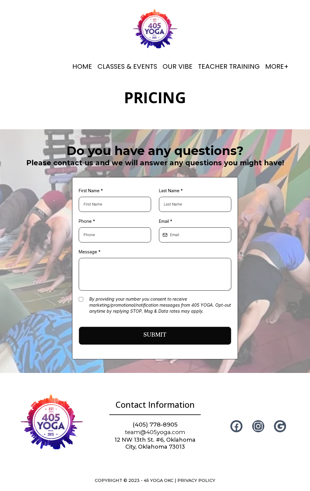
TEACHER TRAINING (229, 66)
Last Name (171, 190)
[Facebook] (236, 426)
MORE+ (277, 66)
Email (165, 221)
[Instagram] (258, 426)
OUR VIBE (178, 66)
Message (90, 251)
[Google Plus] (280, 426)
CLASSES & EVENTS (127, 66)
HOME (82, 66)
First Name (91, 190)
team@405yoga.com (155, 432)
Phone (87, 221)
